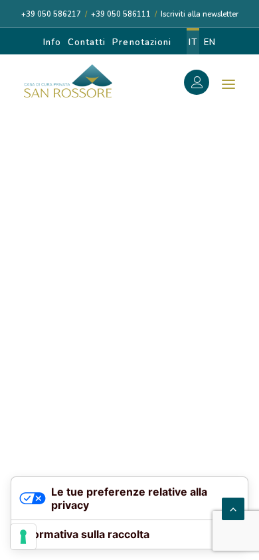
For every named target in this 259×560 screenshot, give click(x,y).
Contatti (87, 42)
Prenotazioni (141, 42)
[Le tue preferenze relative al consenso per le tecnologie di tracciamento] (23, 536)
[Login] (203, 84)
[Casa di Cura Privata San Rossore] (68, 81)
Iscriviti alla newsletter (199, 14)
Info (52, 42)
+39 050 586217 (51, 14)
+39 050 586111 (121, 14)
